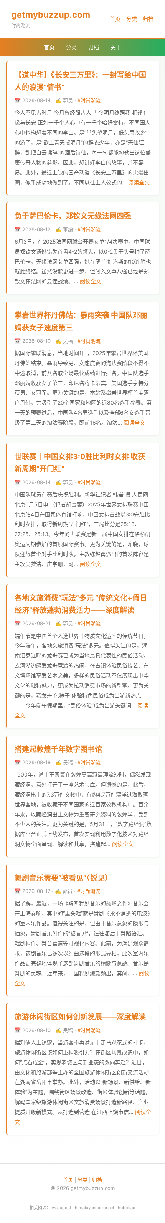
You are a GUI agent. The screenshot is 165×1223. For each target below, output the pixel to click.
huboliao (126, 1207)
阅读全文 (139, 182)
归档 (148, 18)
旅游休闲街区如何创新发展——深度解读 (80, 1016)
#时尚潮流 (89, 100)
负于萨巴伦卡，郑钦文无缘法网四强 (73, 216)
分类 (131, 18)
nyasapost (61, 1207)
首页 (115, 18)
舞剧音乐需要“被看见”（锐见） (63, 878)
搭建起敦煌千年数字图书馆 (58, 749)
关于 (116, 47)
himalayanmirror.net (94, 1207)
